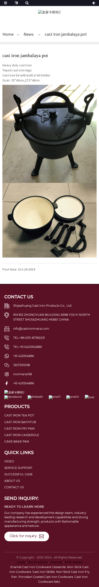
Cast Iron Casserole (21, 435)
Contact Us (14, 487)
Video (9, 461)
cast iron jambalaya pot (66, 34)
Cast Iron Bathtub (20, 422)
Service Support (18, 468)
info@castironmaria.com (31, 328)
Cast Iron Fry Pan (19, 428)
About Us (12, 481)
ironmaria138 (22, 374)
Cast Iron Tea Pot (19, 415)
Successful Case (18, 474)
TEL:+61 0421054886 (27, 347)
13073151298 (21, 365)
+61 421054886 (23, 356)
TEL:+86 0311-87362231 (29, 338)
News (29, 34)
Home (7, 34)
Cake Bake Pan (16, 441)
